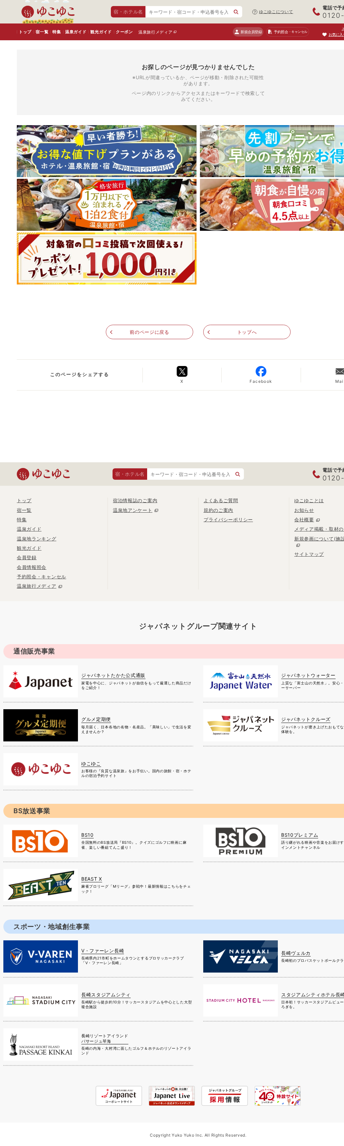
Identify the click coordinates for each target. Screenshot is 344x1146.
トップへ (247, 332)
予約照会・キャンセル (41, 576)
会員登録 (27, 557)
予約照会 (290, 32)
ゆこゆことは (309, 500)
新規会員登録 (251, 32)
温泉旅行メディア (155, 32)
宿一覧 (42, 31)
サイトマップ (309, 554)
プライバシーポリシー (228, 519)
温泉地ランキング (36, 538)
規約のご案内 (218, 510)
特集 (56, 31)
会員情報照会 (31, 567)
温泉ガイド (76, 31)
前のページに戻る (149, 332)
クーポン (124, 31)
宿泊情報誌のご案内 (135, 500)
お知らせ (304, 510)
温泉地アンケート (133, 510)
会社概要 (304, 519)
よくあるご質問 (221, 500)
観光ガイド (101, 31)
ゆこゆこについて (276, 11)
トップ (25, 31)
